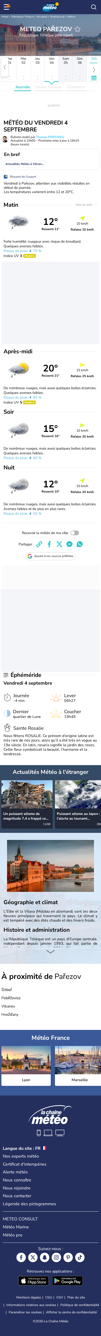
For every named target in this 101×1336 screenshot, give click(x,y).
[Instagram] (56, 1257)
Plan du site (76, 1297)
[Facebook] (21, 1257)
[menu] (7, 7)
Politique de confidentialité (79, 1305)
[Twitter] (33, 1257)
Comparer (76, 87)
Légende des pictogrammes (29, 1204)
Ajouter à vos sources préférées (54, 556)
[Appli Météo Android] (67, 1281)
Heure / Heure (48, 87)
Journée (23, 87)
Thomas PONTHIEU (50, 137)
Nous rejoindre (17, 1188)
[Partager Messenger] (69, 544)
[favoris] (77, 29)
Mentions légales (28, 1297)
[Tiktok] (80, 1257)
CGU (48, 1297)
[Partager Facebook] (49, 544)
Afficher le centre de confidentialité (71, 1312)
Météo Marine (16, 1227)
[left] (4, 67)
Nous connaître (17, 1180)
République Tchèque (22, 16)
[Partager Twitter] (59, 544)
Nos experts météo (21, 1156)
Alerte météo (15, 1172)
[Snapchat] (44, 1257)
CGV (59, 1297)
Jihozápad (42, 16)
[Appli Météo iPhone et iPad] (33, 1281)
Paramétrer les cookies (25, 1312)
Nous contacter (17, 1196)
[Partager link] (39, 544)
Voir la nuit (84, 204)
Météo (4, 16)
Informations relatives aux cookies (31, 1305)
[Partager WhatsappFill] (80, 544)
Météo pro (12, 1235)
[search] (93, 7)
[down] (50, 952)
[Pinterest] (68, 1257)
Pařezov (71, 16)
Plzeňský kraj (57, 16)
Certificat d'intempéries (25, 1164)
